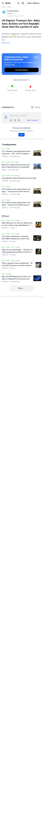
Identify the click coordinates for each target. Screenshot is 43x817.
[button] (6, 149)
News (4, 7)
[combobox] (35, 107)
